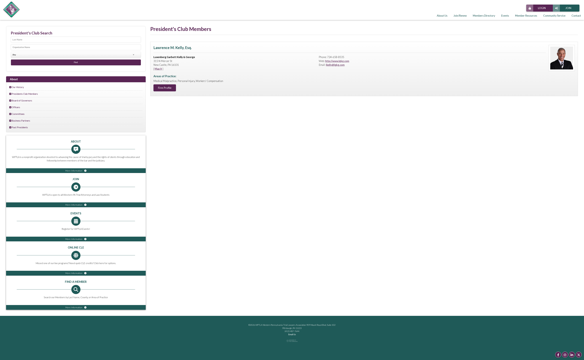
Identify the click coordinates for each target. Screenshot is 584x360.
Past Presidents (19, 127)
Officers (15, 107)
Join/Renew (460, 15)
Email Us (292, 334)
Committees (17, 114)
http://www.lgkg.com (337, 61)
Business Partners (20, 120)
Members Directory (484, 15)
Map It (158, 68)
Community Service (554, 15)
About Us (442, 15)
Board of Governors (21, 100)
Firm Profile (164, 87)
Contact (576, 15)
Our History (17, 87)
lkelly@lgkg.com (335, 64)
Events (505, 15)
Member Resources (526, 15)
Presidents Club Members (24, 93)
